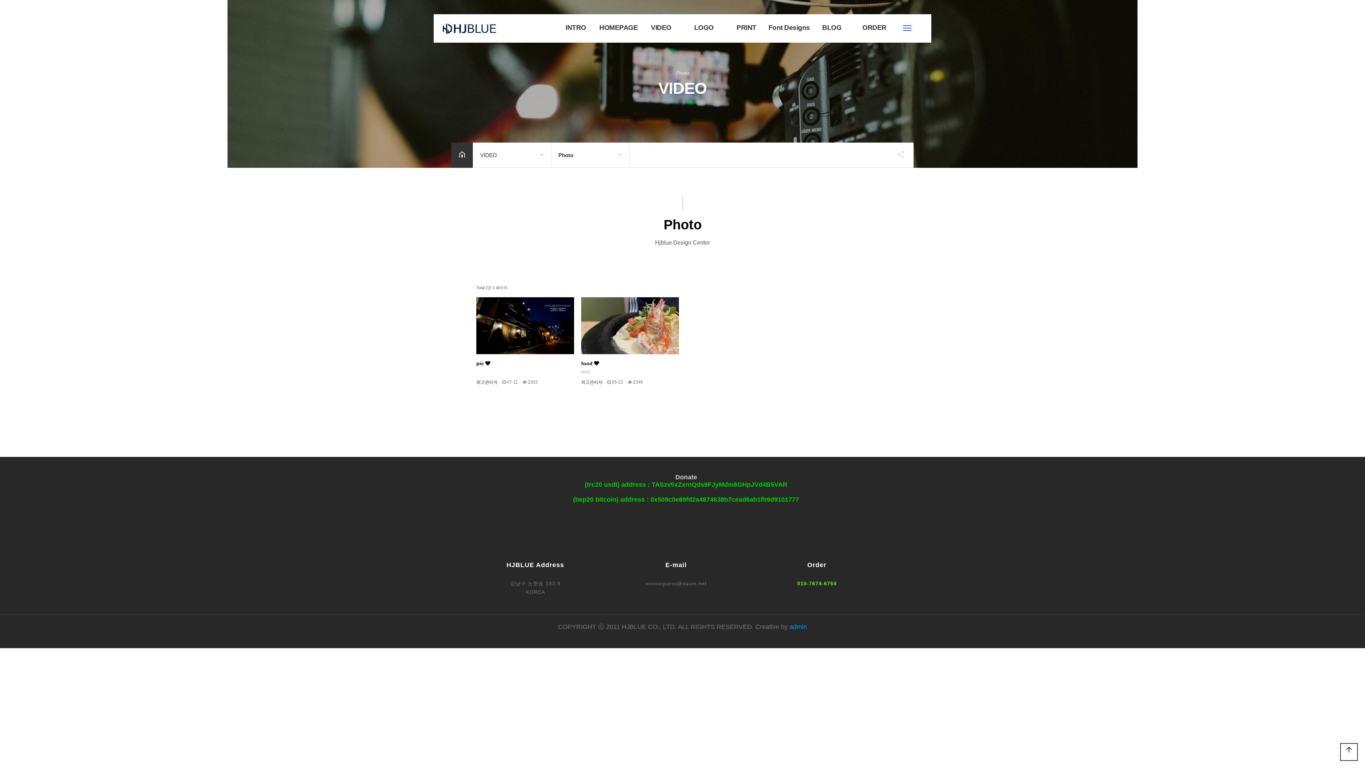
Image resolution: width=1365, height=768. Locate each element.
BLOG (831, 27)
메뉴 (907, 28)
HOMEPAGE (618, 27)
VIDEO (661, 27)
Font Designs (789, 27)
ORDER (874, 27)
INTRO (576, 27)
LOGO (704, 27)
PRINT (746, 27)
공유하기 (897, 154)
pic (480, 363)
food (587, 363)
